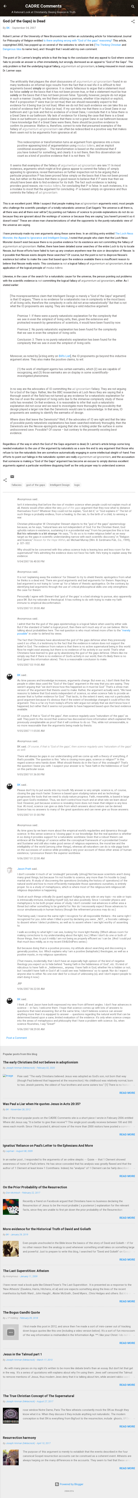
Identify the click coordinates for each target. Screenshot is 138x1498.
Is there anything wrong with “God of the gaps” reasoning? (77, 40)
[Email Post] (12, 477)
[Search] (133, 7)
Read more (127, 1093)
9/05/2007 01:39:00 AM (31, 608)
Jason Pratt (24, 868)
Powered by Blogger (71, 1484)
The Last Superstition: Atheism (26, 1271)
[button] (133, 22)
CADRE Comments (43, 6)
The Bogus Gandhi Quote (21, 1312)
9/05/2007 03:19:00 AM (31, 664)
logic (77, 485)
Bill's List (64, 356)
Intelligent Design (60, 485)
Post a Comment (16, 1037)
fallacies (17, 485)
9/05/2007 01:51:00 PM (30, 814)
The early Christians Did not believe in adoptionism (40, 1062)
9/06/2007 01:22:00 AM (31, 858)
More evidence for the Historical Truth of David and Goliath (47, 1229)
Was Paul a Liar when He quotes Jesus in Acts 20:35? (41, 1104)
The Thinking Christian (108, 44)
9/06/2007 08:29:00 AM (31, 1029)
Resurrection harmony (19, 1438)
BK (18, 675)
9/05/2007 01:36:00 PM (30, 774)
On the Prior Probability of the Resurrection (35, 1187)
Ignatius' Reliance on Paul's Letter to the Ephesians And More (48, 1145)
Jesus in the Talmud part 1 (22, 1354)
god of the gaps (35, 485)
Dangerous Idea (12, 49)
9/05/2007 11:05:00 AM (31, 730)
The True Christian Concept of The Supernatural (38, 1396)
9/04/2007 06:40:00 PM (30, 561)
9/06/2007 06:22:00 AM (31, 989)
